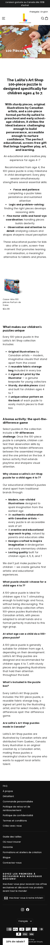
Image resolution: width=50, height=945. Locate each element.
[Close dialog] (47, 455)
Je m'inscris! (13, 480)
